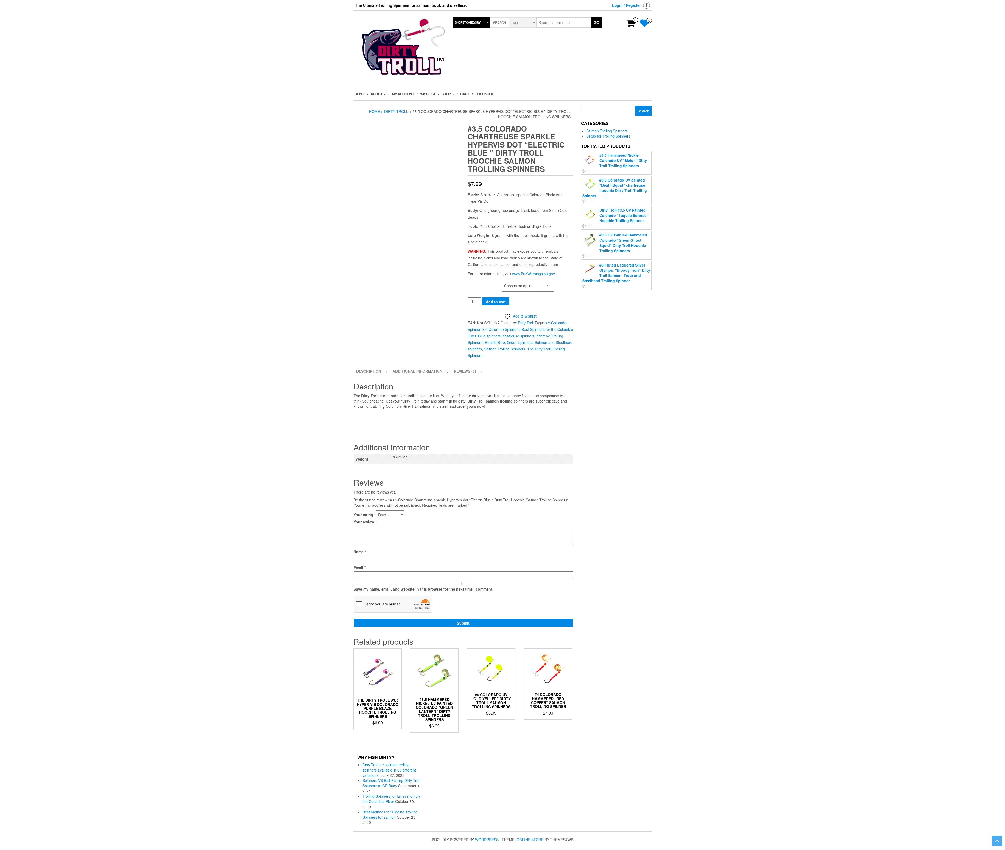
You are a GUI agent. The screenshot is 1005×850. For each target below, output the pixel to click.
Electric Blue (494, 342)
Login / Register (626, 5)
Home (360, 94)
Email (360, 567)
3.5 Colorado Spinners (501, 329)
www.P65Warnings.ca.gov (533, 273)
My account (403, 94)
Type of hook (479, 282)
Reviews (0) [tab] (465, 371)
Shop (446, 94)
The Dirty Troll (539, 349)
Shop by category (467, 22)
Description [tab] (368, 371)
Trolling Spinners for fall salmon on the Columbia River (391, 799)
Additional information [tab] (417, 371)
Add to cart (496, 301)
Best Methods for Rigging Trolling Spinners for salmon (389, 814)
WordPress (487, 839)
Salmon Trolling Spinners (504, 349)
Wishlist (428, 94)
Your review (365, 521)
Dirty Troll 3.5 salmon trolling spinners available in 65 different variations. (389, 770)
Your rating (365, 514)
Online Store (530, 839)
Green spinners (520, 342)
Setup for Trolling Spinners (608, 136)
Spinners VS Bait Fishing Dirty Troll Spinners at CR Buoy (391, 783)
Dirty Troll (396, 111)
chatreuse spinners (518, 335)
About (377, 94)
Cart (464, 94)
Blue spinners (489, 335)
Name (360, 551)
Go (596, 22)
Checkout (484, 94)
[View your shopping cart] (631, 24)
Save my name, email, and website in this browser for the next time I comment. (423, 589)
